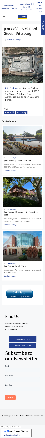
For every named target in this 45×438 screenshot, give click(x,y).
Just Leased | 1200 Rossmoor (17, 161)
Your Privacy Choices (18, 431)
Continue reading (10, 170)
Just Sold (9, 112)
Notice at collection (11, 435)
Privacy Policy (5, 427)
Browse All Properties (23, 339)
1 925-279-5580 (9, 5)
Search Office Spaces (23, 345)
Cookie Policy (16, 427)
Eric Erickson (11, 88)
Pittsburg (21, 112)
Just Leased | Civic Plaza (15, 266)
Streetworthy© (14, 39)
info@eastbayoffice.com (9, 8)
